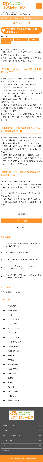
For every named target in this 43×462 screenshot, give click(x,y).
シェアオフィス (13, 319)
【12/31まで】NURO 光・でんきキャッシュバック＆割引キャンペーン (23, 267)
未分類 (10, 378)
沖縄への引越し (13, 391)
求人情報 (11, 387)
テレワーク (12, 333)
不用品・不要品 (13, 346)
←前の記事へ (21, 214)
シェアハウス (13, 324)
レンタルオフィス (14, 342)
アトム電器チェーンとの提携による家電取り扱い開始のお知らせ (23, 245)
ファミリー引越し (14, 337)
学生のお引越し (13, 364)
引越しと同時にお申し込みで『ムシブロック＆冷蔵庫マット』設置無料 (23, 276)
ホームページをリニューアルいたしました (22, 259)
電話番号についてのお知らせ (17, 252)
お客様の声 (12, 306)
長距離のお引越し (14, 400)
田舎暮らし (12, 396)
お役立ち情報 (7, 39)
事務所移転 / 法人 (14, 351)
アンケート (12, 315)
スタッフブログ (21, 39)
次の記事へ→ (21, 227)
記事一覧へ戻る (21, 221)
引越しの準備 (13, 369)
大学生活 (11, 360)
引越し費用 (6, 43)
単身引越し (34, 39)
